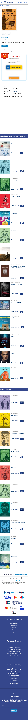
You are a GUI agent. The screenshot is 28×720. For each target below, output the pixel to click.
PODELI (4, 45)
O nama (14, 629)
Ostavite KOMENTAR (21, 574)
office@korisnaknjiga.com (14, 673)
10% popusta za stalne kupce (14, 649)
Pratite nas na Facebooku (14, 645)
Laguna (15, 91)
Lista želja (15, 78)
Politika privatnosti (14, 632)
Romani (7, 5)
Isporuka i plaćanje (14, 623)
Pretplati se (14, 710)
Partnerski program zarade (14, 651)
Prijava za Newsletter (14, 655)
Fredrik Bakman (5, 34)
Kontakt (14, 627)
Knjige (1, 5)
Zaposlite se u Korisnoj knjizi (14, 653)
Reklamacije (14, 625)
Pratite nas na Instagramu (14, 647)
